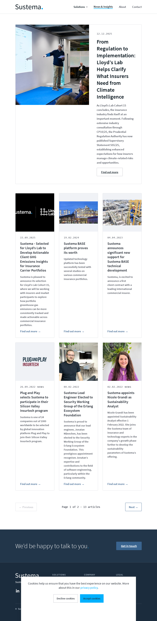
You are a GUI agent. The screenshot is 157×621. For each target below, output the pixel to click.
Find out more (109, 172)
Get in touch (129, 546)
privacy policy (89, 587)
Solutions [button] (80, 7)
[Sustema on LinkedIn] (19, 591)
